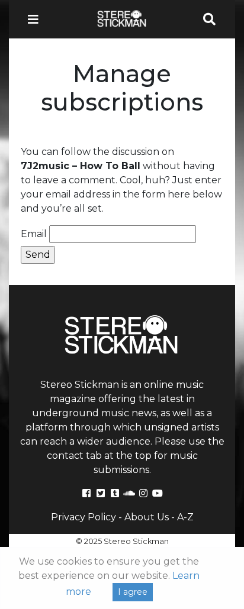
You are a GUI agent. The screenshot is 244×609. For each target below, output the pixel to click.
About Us (146, 517)
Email (34, 233)
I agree (132, 592)
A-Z (185, 517)
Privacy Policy (83, 517)
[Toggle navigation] (36, 19)
